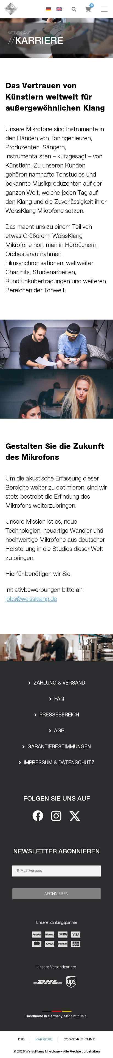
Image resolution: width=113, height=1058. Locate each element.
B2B (21, 1039)
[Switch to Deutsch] (48, 9)
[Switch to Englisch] (59, 9)
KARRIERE (44, 1039)
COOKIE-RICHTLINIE (79, 1039)
